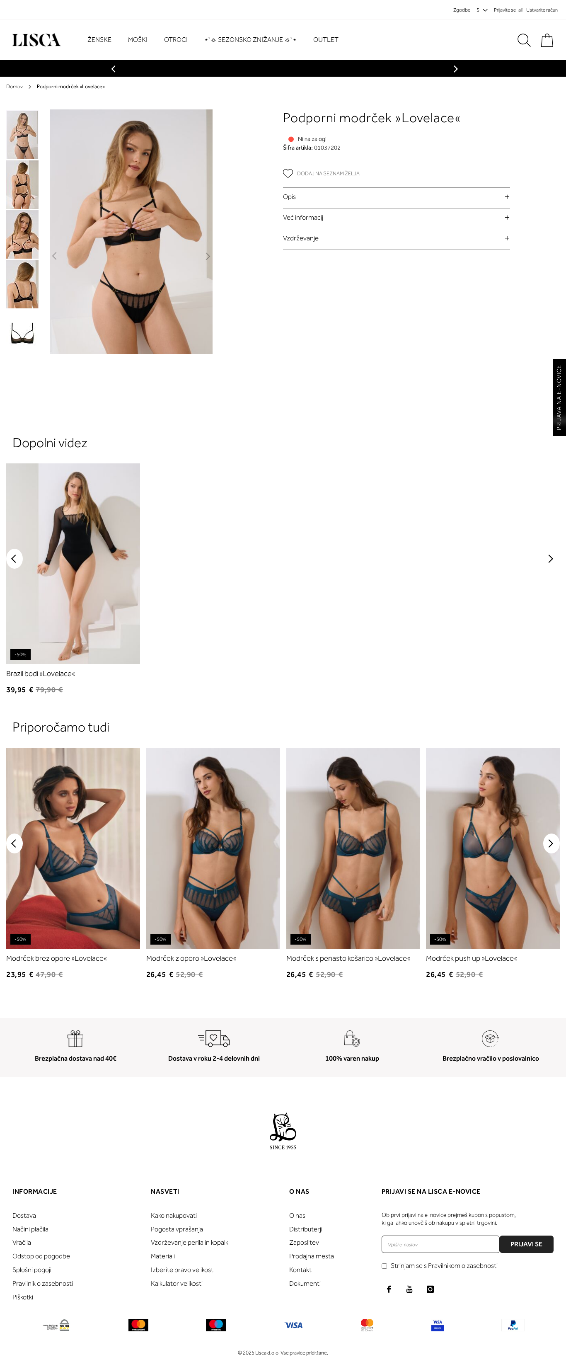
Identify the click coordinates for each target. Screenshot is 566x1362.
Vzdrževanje (301, 238)
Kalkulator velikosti (177, 1283)
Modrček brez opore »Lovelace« (56, 958)
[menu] (217, 40)
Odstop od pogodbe (41, 1256)
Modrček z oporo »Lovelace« (191, 958)
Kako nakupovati (174, 1215)
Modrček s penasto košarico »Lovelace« (348, 958)
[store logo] (35, 40)
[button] (55, 256)
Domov (14, 86)
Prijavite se (505, 10)
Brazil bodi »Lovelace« (40, 673)
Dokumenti (305, 1283)
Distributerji (305, 1229)
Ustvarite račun (542, 10)
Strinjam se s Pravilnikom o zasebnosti (444, 1266)
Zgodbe (461, 10)
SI (479, 10)
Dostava (24, 1215)
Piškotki (22, 1297)
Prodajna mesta (311, 1256)
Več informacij (303, 217)
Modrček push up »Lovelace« (471, 958)
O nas (297, 1215)
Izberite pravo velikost (182, 1270)
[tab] (396, 196)
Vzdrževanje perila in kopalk (189, 1242)
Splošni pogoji (31, 1270)
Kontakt (300, 1270)
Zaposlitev (304, 1242)
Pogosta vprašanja (177, 1229)
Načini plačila (30, 1229)
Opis (289, 197)
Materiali (163, 1256)
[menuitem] (103, 40)
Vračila (21, 1242)
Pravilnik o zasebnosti (42, 1283)
